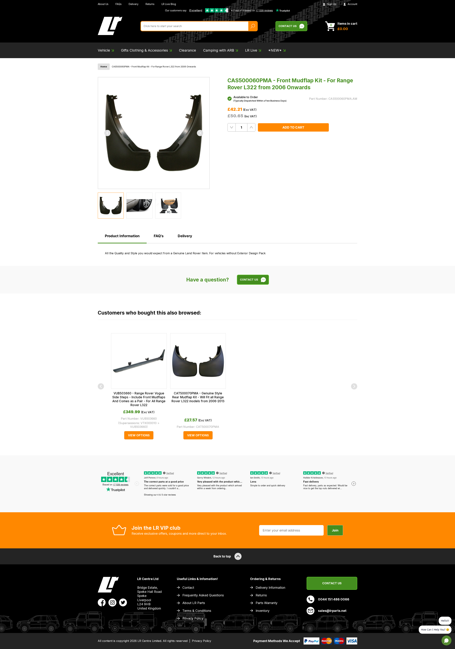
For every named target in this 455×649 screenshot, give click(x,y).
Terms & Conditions (196, 611)
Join (335, 530)
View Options (139, 435)
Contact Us (288, 26)
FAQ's (159, 236)
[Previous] (107, 133)
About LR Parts (193, 603)
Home (103, 66)
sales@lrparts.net (332, 611)
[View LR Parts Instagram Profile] (112, 602)
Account (352, 4)
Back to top (222, 556)
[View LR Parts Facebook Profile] (102, 602)
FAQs (119, 4)
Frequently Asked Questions (203, 595)
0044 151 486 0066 (333, 599)
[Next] (200, 133)
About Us (103, 4)
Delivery (133, 4)
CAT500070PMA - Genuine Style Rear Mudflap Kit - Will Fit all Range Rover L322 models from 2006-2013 (198, 397)
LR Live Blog (169, 4)
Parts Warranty (266, 603)
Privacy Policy (192, 618)
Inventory (262, 611)
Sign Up (331, 4)
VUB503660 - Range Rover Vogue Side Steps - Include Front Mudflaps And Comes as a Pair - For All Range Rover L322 (138, 399)
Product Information (122, 236)
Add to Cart (293, 127)
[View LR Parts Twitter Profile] (123, 602)
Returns (150, 4)
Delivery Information (270, 587)
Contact (188, 587)
